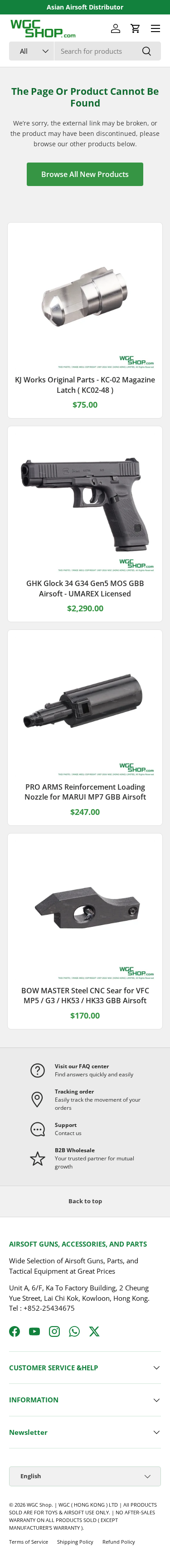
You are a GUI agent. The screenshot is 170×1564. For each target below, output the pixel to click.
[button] (136, 28)
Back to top (85, 1201)
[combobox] (85, 51)
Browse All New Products (85, 174)
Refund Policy (118, 1541)
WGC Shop (39, 1504)
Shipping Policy (75, 1541)
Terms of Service (28, 1541)
